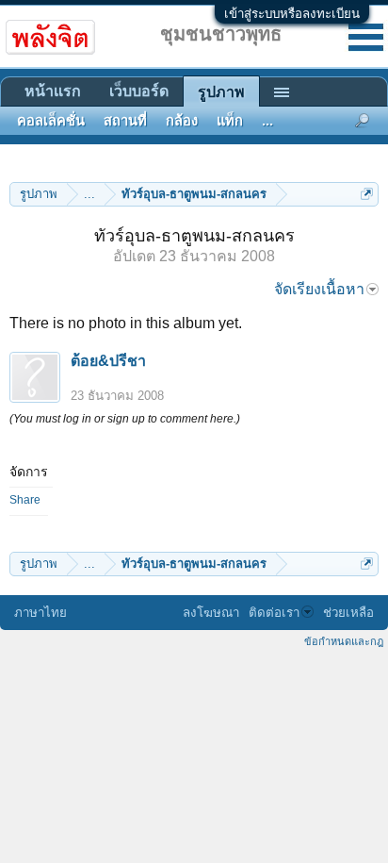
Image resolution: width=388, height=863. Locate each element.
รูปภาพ (221, 92)
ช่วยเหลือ (348, 613)
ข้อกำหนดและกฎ (343, 641)
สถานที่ (125, 120)
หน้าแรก (52, 91)
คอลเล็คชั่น (51, 120)
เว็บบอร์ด (139, 91)
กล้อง (182, 120)
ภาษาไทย (40, 613)
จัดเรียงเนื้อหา (319, 289)
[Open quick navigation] (367, 194)
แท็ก (230, 120)
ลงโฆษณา (211, 613)
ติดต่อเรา (274, 613)
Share (24, 499)
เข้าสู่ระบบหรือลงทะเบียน (292, 14)
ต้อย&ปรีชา (108, 361)
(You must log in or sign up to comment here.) (124, 418)
